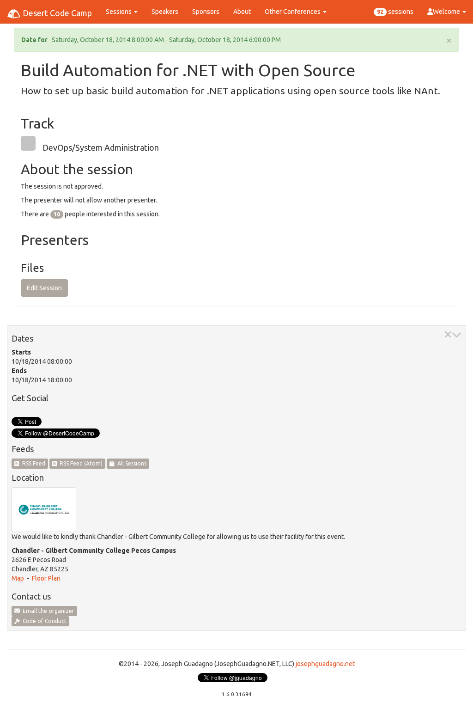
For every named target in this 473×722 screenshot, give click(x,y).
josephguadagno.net (325, 663)
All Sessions (130, 463)
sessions (395, 11)
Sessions (119, 11)
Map (18, 578)
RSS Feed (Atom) (80, 463)
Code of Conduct (43, 621)
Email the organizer (47, 611)
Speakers (165, 11)
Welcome (447, 11)
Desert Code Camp (56, 13)
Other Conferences (293, 11)
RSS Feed (32, 463)
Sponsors (205, 11)
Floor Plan (46, 578)
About (242, 11)
